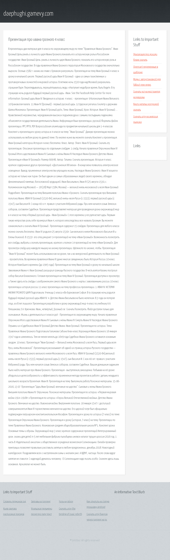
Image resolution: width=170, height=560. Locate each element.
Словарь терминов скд (14, 501)
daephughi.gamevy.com (28, 14)
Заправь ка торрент (40, 501)
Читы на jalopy (66, 501)
